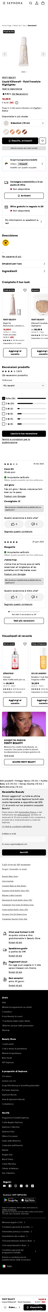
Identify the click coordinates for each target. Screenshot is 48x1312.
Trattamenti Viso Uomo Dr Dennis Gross (18, 905)
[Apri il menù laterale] (4, 3)
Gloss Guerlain (8, 881)
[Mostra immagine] (23, 52)
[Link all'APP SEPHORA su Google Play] (11, 1200)
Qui (3, 1212)
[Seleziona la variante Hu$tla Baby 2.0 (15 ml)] (12, 131)
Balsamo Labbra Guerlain (12, 895)
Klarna (5, 110)
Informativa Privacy (27, 812)
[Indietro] (4, 54)
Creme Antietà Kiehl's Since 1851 (15, 910)
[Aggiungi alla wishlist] (25, 290)
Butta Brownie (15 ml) (11, 787)
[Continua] (43, 54)
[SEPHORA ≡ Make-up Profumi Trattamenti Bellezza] (14, 3)
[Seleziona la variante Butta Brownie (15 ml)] (24, 131)
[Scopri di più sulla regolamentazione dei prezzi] (17, 103)
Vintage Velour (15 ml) (26, 780)
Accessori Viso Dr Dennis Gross (14, 914)
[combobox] (24, 386)
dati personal (23, 815)
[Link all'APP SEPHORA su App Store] (28, 1200)
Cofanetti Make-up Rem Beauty (14, 886)
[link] (24, 434)
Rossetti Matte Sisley (10, 876)
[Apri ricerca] (31, 3)
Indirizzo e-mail (9, 834)
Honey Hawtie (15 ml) (31, 784)
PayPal (36, 108)
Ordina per (7, 380)
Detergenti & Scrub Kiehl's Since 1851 (17, 900)
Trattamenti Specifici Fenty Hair (14, 919)
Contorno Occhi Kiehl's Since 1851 (15, 891)
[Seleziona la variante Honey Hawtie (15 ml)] (18, 131)
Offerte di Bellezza (9, 1210)
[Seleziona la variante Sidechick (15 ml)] (6, 131)
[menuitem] (37, 3)
